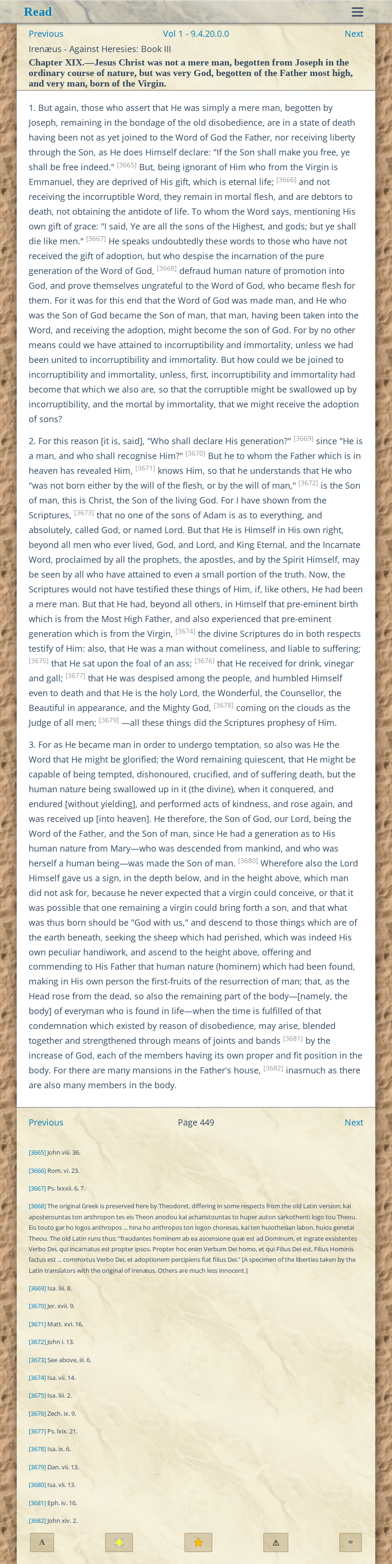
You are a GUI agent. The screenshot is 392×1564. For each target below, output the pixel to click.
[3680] (248, 860)
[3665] (127, 165)
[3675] (39, 660)
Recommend (198, 1542)
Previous (46, 33)
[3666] (286, 179)
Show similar (350, 1542)
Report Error (275, 1543)
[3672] (308, 483)
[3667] (96, 238)
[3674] (185, 631)
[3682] (273, 1068)
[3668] (167, 268)
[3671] (145, 468)
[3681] (293, 1038)
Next (354, 33)
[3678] (224, 705)
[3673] (84, 512)
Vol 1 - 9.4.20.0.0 (196, 33)
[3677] (75, 675)
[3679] (109, 720)
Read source (119, 1542)
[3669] (304, 438)
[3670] (195, 453)
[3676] (205, 660)
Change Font (42, 1542)
